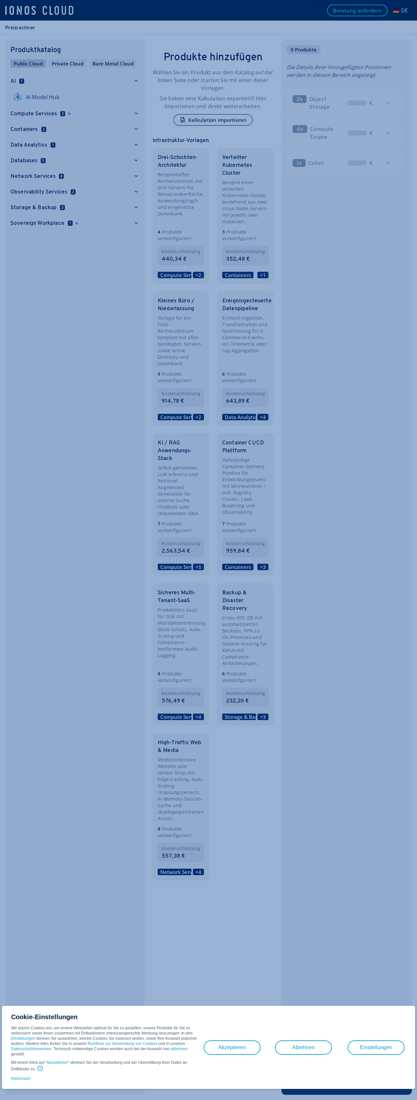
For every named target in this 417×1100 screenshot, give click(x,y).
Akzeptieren (57, 1062)
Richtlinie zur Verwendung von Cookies (122, 1043)
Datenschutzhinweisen (31, 1049)
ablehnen (179, 1049)
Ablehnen (303, 1047)
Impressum (21, 1078)
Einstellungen (23, 1038)
